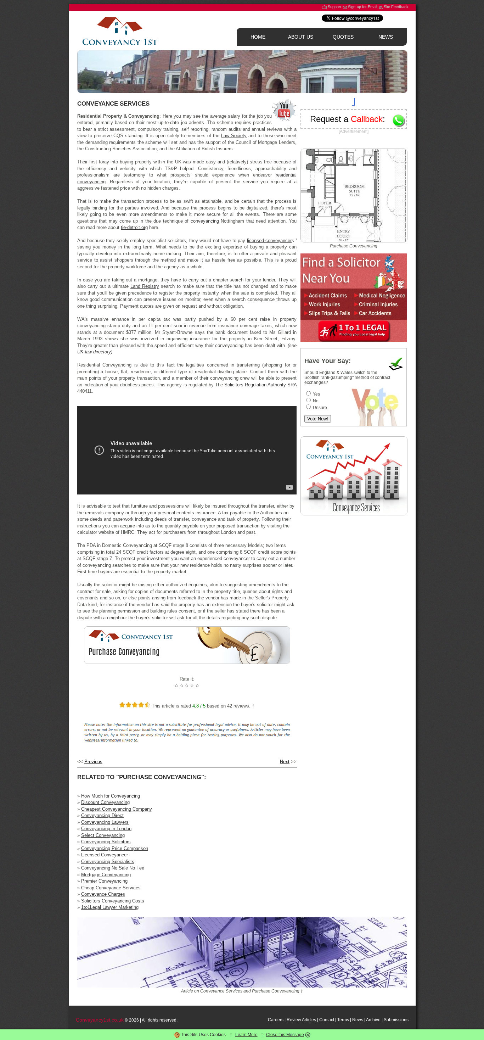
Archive (373, 1019)
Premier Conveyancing (104, 881)
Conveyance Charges (103, 894)
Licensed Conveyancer (104, 854)
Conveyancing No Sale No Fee (112, 868)
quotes (343, 37)
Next (284, 761)
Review (294, 1019)
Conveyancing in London (106, 828)
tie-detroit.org (134, 227)
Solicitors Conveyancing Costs (112, 901)
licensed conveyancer (269, 240)
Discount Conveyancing (105, 802)
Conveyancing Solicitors (106, 841)
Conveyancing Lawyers (105, 822)
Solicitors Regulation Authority (255, 384)
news (385, 37)
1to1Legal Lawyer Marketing (110, 907)
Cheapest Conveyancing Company (116, 809)
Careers (275, 1019)
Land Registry (144, 286)
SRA (292, 384)
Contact (326, 1019)
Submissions (396, 1019)
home (258, 37)
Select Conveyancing (103, 835)
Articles (309, 1019)
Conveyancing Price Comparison (114, 848)
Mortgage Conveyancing (106, 874)
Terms (343, 1019)
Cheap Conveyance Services (111, 887)
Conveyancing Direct (102, 815)
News (357, 1019)
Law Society (234, 135)
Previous (93, 761)
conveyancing (205, 221)
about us (300, 37)
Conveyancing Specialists (107, 861)
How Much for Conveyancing (110, 796)
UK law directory (94, 351)
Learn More (246, 1034)
